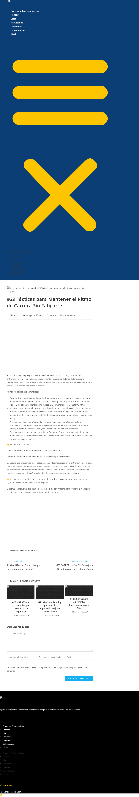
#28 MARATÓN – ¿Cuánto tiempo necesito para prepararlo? (20, 607)
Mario (14, 34)
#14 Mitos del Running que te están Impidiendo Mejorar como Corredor (49, 607)
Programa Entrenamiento (25, 10)
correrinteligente (23, 550)
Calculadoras (18, 30)
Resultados (17, 22)
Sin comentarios (67, 315)
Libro (13, 18)
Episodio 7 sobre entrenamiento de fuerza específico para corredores (39, 456)
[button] (60, 143)
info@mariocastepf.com (11, 791)
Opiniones (16, 26)
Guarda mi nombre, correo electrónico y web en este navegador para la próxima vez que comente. (47, 669)
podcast (34, 550)
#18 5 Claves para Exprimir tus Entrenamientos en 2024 (79, 603)
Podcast (15, 14)
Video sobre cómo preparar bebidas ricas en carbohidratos (34, 450)
